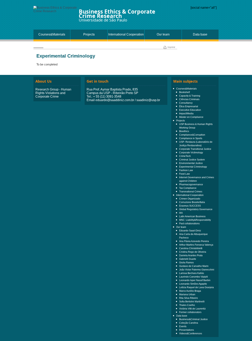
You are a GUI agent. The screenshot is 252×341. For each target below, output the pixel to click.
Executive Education (190, 110)
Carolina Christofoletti (190, 248)
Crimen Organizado (189, 198)
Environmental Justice (191, 163)
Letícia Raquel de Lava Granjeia (196, 287)
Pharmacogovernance (191, 184)
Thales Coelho (187, 305)
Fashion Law (186, 170)
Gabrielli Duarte (187, 259)
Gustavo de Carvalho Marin (193, 266)
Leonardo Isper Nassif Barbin (194, 280)
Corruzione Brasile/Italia (192, 202)
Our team (163, 34)
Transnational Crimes (190, 191)
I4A (181, 212)
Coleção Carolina (188, 322)
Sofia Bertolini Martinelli (192, 301)
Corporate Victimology (191, 152)
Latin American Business (192, 216)
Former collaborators (190, 312)
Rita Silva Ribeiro (188, 298)
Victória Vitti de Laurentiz (192, 308)
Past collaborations (189, 223)
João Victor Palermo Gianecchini (196, 269)
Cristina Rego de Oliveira (192, 252)
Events (182, 326)
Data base (200, 34)
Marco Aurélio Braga (190, 291)
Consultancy (186, 103)
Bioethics (184, 131)
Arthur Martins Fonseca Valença (196, 244)
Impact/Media (186, 113)
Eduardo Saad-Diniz (190, 230)
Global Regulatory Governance (195, 209)
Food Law (184, 173)
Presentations (186, 330)
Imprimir (171, 47)
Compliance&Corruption (192, 134)
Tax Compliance (187, 188)
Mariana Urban (187, 294)
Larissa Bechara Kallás (191, 273)
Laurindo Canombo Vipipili (193, 276)
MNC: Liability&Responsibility (195, 220)
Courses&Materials (51, 34)
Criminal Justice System (192, 159)
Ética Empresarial (188, 106)
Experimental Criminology (193, 166)
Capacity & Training (189, 95)
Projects (89, 34)
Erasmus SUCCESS (190, 205)
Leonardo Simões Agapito (193, 283)
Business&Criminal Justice (193, 319)
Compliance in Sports (190, 138)
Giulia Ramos (186, 262)
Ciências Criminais (189, 99)
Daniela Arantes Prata (191, 255)
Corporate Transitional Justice (195, 149)
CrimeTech (185, 156)
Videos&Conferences (190, 333)
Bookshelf (184, 92)
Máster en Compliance (191, 117)
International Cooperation (126, 34)
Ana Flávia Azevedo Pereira (194, 241)
